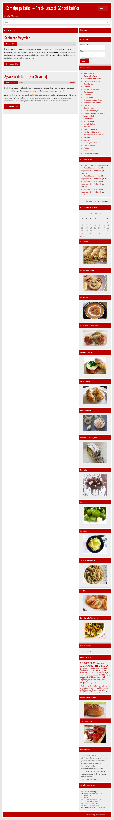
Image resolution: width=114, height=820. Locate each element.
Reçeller (86, 137)
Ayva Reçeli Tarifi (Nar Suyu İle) (25, 76)
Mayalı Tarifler (89, 121)
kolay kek (106, 673)
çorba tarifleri (103, 692)
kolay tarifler (88, 119)
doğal (103, 666)
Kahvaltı (86, 105)
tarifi (83, 685)
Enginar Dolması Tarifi (92, 165)
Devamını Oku (12, 64)
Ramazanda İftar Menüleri (93, 135)
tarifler (90, 686)
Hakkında (103, 8)
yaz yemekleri (97, 688)
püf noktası (92, 679)
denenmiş (93, 665)
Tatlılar (86, 148)
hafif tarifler (93, 668)
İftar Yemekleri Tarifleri (92, 103)
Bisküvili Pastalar (90, 76)
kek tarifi (96, 673)
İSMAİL (84, 194)
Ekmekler (87, 94)
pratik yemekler (97, 677)
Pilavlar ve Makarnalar (92, 132)
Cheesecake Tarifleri (91, 81)
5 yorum (72, 44)
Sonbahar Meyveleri (17, 38)
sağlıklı (83, 682)
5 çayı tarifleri (87, 662)
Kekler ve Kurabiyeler (91, 111)
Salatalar (87, 140)
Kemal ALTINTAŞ (102, 815)
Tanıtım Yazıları (89, 145)
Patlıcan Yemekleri (90, 129)
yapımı (107, 686)
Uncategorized (89, 151)
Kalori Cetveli (88, 108)
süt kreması (101, 683)
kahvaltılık (90, 673)
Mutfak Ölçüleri (89, 124)
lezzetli (102, 674)
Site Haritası (86, 651)
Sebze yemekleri (90, 143)
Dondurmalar (88, 92)
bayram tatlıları (100, 663)
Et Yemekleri (88, 97)
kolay (101, 672)
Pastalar (86, 127)
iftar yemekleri (91, 671)
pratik (90, 676)
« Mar (82, 236)
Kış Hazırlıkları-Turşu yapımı (94, 113)
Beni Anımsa (87, 58)
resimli (99, 679)
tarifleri (95, 686)
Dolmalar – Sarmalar (91, 89)
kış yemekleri (88, 116)
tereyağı (101, 686)
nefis (108, 675)
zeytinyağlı (88, 690)
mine (20, 44)
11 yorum (71, 82)
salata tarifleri (99, 681)
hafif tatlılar (101, 668)
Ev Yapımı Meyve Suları (92, 100)
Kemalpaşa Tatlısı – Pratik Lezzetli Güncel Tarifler (42, 8)
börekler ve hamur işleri (92, 78)
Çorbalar (86, 86)
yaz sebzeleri (85, 688)
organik (83, 677)
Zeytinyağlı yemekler (91, 153)
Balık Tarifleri (88, 73)
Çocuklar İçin (88, 84)
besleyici (83, 666)
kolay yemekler (93, 675)
